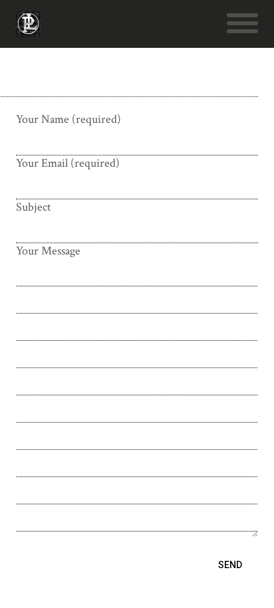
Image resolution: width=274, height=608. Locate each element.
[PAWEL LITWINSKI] (28, 29)
